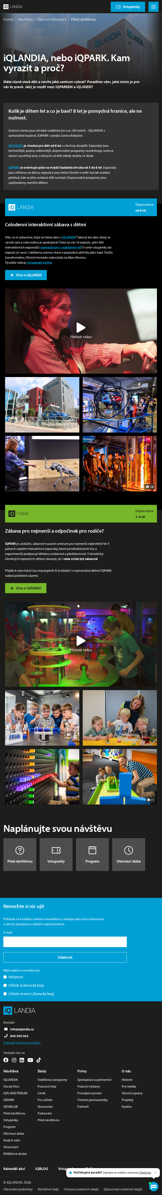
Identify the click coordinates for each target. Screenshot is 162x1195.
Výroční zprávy (132, 1093)
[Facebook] (5, 1060)
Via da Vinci (11, 1086)
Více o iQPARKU (28, 588)
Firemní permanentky (92, 1100)
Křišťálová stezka (15, 1153)
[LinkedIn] (22, 1060)
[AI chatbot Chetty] (153, 1186)
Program (92, 861)
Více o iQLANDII (29, 275)
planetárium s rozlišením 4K (61, 247)
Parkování (45, 1113)
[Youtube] (30, 1060)
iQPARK (13, 167)
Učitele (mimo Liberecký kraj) (31, 993)
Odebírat (65, 957)
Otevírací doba (129, 861)
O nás (126, 1071)
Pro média (129, 1086)
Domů (8, 19)
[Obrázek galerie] (42, 405)
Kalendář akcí (14, 1168)
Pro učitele (45, 1100)
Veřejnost (15, 976)
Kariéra (127, 1106)
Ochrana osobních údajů (81, 1189)
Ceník (42, 1093)
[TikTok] (38, 1060)
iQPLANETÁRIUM (15, 1093)
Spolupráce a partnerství (94, 1079)
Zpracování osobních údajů (123, 1189)
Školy (42, 1071)
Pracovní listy (47, 1086)
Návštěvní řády (48, 1189)
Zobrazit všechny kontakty (22, 1042)
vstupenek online (39, 262)
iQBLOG (41, 1168)
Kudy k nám (11, 1140)
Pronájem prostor (89, 1093)
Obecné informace (51, 19)
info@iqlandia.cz (22, 1029)
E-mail (7, 932)
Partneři (83, 1106)
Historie (127, 1079)
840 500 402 (19, 1036)
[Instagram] (14, 1060)
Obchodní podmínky (18, 1189)
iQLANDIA (15, 145)
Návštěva (25, 19)
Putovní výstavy (88, 1086)
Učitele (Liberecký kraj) (26, 985)
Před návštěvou (83, 19)
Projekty (128, 1100)
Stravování (11, 1147)
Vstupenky (56, 861)
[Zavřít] (155, 1172)
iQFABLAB (10, 1106)
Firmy (82, 1071)
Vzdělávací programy (52, 1079)
